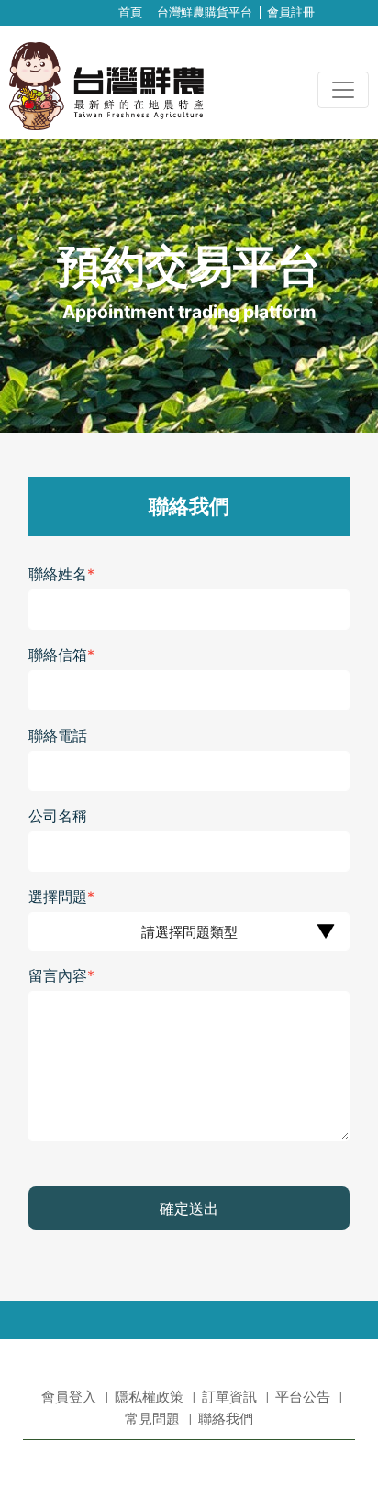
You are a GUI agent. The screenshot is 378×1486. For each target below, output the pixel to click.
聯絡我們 (225, 1419)
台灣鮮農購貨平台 (204, 12)
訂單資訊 (229, 1397)
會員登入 (68, 1397)
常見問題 (152, 1419)
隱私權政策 (149, 1397)
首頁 (130, 12)
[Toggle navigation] (343, 90)
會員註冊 (291, 12)
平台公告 (302, 1397)
